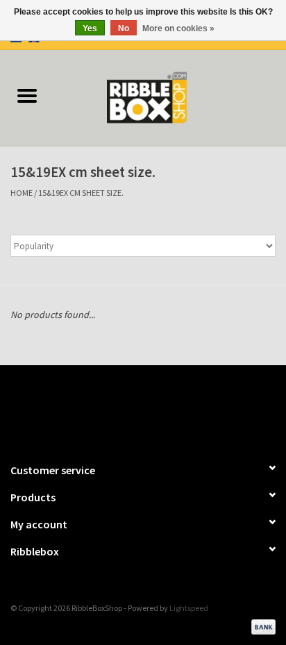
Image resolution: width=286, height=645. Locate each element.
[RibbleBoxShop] (170, 96)
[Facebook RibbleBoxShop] (131, 407)
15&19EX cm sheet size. (81, 192)
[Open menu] (27, 95)
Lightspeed (188, 608)
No (123, 28)
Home (21, 192)
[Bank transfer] (261, 625)
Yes (90, 28)
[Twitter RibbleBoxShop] (155, 407)
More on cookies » (178, 28)
